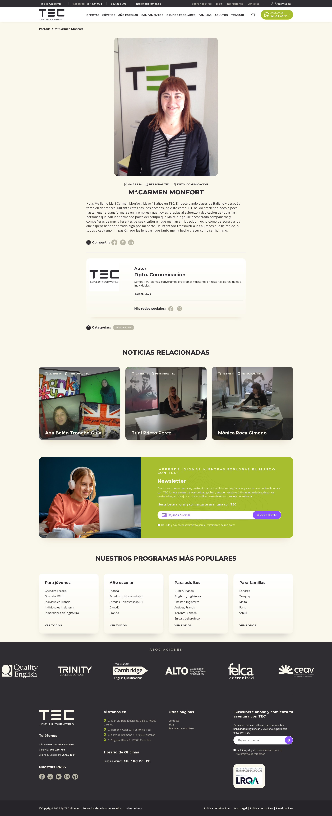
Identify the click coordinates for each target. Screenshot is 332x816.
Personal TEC (159, 184)
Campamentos (152, 15)
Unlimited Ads (133, 808)
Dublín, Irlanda (184, 591)
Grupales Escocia (56, 591)
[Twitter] (50, 777)
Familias (205, 15)
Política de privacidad (217, 808)
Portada (44, 29)
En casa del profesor (187, 618)
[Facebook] (42, 777)
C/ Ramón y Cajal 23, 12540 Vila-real (129, 729)
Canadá (114, 607)
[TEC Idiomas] (51, 14)
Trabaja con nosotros (181, 728)
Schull (243, 613)
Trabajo (237, 15)
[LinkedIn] (59, 777)
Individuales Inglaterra (59, 607)
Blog (171, 724)
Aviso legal (240, 808)
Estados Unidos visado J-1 (126, 596)
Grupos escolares (180, 15)
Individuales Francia (57, 602)
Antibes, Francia (184, 607)
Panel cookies (284, 808)
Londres (244, 591)
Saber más (142, 294)
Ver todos (53, 625)
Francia (114, 613)
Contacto (174, 720)
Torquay (244, 596)
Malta (243, 602)
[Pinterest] (75, 777)
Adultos (221, 15)
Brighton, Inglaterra (187, 596)
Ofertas (92, 15)
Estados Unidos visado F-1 (126, 602)
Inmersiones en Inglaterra (62, 613)
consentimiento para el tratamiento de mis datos (207, 525)
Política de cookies (261, 808)
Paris (242, 607)
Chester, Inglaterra (186, 602)
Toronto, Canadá (185, 613)
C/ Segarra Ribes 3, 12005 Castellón (129, 740)
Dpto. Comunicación (192, 184)
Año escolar (128, 15)
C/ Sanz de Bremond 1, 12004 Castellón (131, 735)
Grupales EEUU (54, 596)
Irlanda (114, 591)
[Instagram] (67, 777)
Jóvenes (108, 15)
